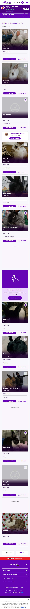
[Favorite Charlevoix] (25, 178)
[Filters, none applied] (26, 15)
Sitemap (21, 587)
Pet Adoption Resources (15, 290)
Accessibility (20, 590)
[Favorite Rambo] (25, 305)
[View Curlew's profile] (15, 39)
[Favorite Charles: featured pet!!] (25, 213)
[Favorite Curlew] (25, 31)
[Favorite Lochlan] (25, 66)
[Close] (28, 599)
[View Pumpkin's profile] (15, 475)
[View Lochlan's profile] (15, 73)
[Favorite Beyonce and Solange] (25, 373)
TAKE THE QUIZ (15, 138)
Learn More (15, 298)
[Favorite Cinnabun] (25, 144)
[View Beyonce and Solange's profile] (15, 381)
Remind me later (9, 11)
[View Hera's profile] (15, 347)
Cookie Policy (8, 592)
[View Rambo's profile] (15, 312)
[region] (15, 603)
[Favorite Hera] (25, 339)
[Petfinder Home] (6, 2)
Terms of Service (9, 589)
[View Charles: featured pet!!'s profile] (15, 220)
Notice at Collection (18, 589)
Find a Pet (16, 2)
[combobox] (24, 27)
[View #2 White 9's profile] (15, 107)
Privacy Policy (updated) (11, 590)
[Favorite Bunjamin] (25, 433)
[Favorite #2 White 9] (25, 100)
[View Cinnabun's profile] (15, 152)
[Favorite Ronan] (25, 516)
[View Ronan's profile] (15, 523)
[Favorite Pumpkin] (25, 467)
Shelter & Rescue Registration (11, 587)
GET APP (26, 8)
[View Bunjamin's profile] (15, 440)
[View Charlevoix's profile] (15, 186)
